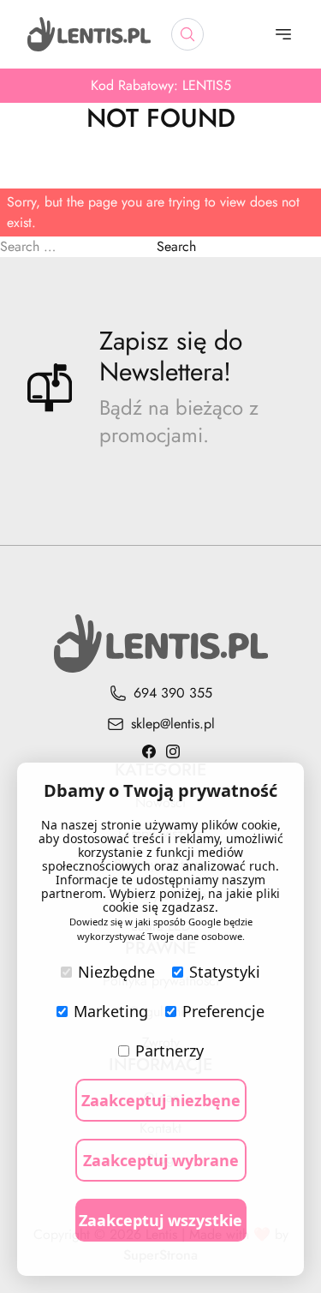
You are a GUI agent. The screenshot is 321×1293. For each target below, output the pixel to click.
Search (176, 246)
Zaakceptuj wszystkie (160, 1220)
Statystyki (224, 971)
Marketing (111, 1011)
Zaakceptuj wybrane (161, 1160)
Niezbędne (116, 971)
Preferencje (223, 1011)
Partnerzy (169, 1050)
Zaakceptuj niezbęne (161, 1100)
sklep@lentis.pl (173, 723)
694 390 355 (173, 693)
